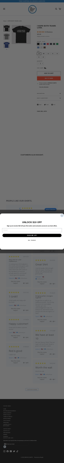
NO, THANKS (32, 240)
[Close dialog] (62, 215)
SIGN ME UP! (32, 235)
